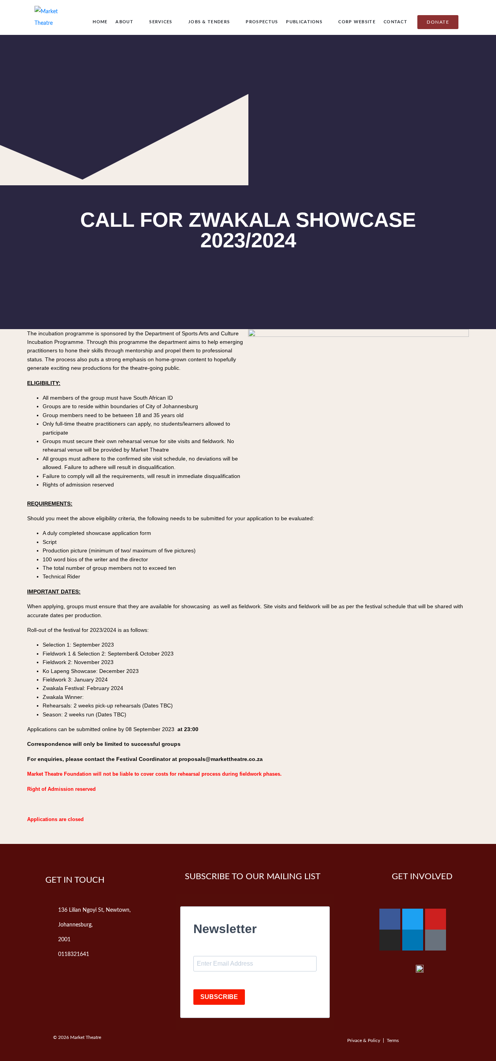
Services (160, 22)
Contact (395, 22)
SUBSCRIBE (219, 997)
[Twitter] (412, 919)
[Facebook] (389, 919)
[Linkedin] (412, 940)
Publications (304, 22)
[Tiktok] (435, 940)
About (124, 22)
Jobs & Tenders (209, 22)
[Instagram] (389, 940)
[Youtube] (435, 919)
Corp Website (356, 22)
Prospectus (262, 22)
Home (100, 22)
